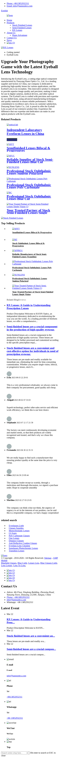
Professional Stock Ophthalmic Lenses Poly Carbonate (29, 186)
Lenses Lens (33, 563)
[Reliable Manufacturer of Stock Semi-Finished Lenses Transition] (17, 250)
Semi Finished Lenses (22, 28)
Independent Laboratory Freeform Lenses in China (25, 131)
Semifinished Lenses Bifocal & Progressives (28, 149)
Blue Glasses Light (48, 563)
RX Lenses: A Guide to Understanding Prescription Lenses (29, 307)
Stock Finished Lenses (22, 25)
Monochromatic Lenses (19, 530)
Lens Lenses (6, 565)
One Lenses (14, 538)
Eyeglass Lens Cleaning (19, 546)
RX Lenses (17, 30)
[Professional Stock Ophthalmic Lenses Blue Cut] (9, 192)
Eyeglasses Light (16, 525)
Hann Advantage (19, 35)
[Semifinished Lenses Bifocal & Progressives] (10, 144)
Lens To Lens (19, 565)
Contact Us (12, 38)
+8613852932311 (14, 697)
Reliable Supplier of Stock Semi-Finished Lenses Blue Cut (30, 161)
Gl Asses (13, 533)
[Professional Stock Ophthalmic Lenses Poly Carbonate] (30, 181)
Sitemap (47, 558)
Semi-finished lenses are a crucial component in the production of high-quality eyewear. (32, 328)
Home (9, 20)
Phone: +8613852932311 (18, 3)
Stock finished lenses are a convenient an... (31, 635)
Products (10, 22)
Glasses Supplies (16, 528)
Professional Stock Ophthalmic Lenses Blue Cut (29, 197)
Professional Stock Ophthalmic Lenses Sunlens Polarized (29, 172)
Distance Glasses (16, 541)
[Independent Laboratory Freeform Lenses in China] (12, 124)
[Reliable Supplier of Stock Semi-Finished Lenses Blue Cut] (11, 156)
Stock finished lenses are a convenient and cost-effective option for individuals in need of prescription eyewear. (32, 351)
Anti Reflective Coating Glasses (23, 543)
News (9, 40)
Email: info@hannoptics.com (19, 6)
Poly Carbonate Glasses (19, 535)
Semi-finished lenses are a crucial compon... (31, 649)
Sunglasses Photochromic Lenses (23, 548)
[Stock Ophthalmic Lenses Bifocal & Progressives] (14, 239)
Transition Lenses (16, 551)
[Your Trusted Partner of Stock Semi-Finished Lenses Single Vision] (30, 206)
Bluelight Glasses (8, 563)
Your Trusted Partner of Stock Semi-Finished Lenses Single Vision (28, 212)
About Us (11, 33)
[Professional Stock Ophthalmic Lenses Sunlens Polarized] (13, 167)
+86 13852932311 (15, 718)
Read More (12, 139)
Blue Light (22, 563)
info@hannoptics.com (16, 600)
